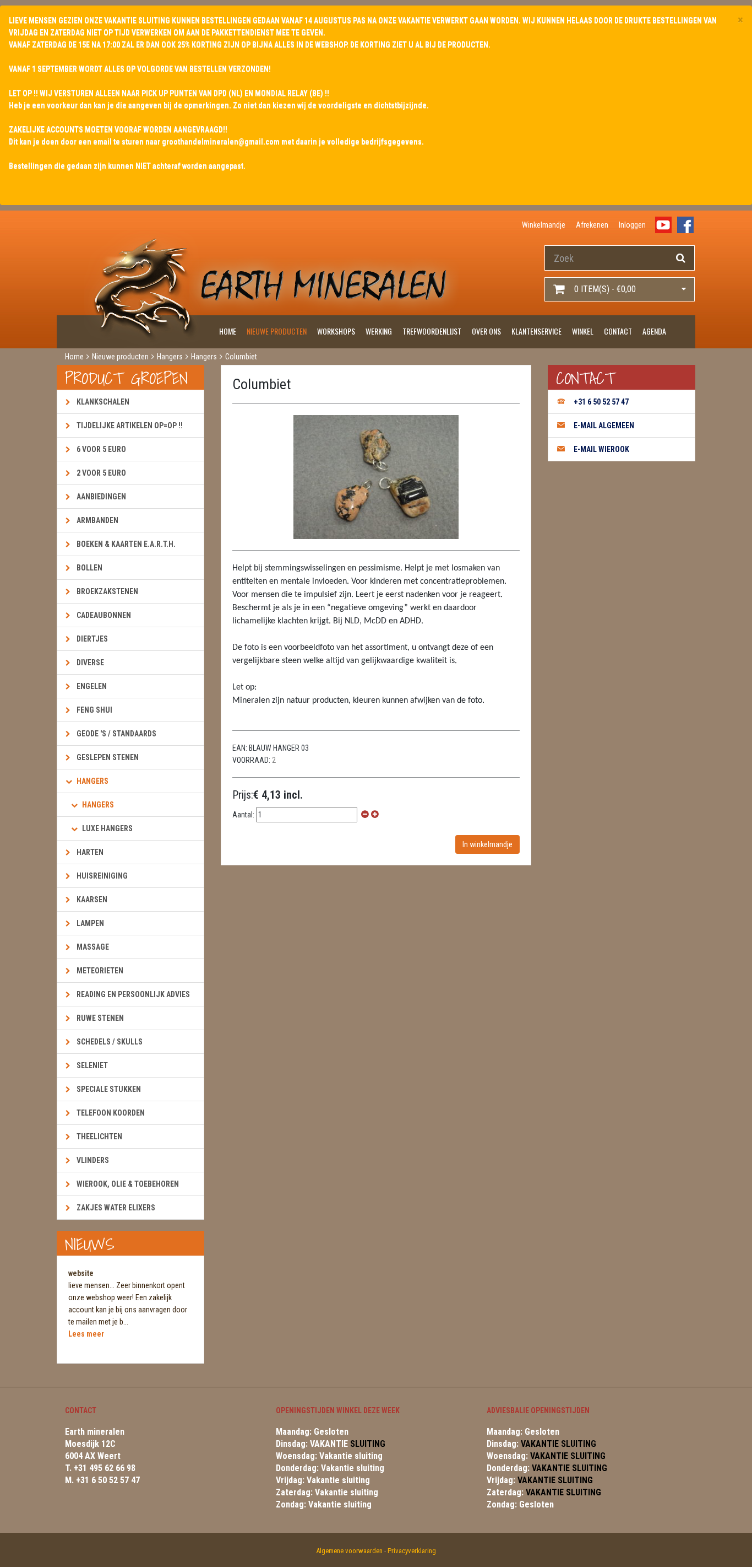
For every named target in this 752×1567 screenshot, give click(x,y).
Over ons (486, 331)
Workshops (336, 331)
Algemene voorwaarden (349, 1551)
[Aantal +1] (375, 814)
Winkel (582, 331)
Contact (618, 331)
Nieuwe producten (277, 331)
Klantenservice (536, 331)
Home (227, 331)
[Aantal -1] (365, 814)
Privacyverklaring (412, 1551)
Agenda (654, 331)
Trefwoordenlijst (431, 331)
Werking (379, 331)
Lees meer (86, 1333)
